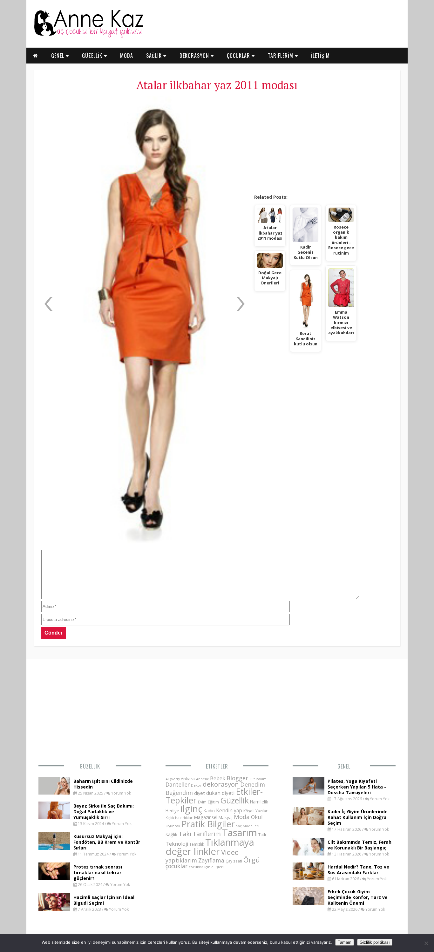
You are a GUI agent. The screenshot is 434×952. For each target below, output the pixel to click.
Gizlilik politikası (375, 942)
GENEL (58, 55)
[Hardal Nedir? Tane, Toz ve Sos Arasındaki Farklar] (308, 878)
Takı (185, 833)
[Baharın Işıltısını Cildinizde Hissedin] (54, 792)
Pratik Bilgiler (208, 824)
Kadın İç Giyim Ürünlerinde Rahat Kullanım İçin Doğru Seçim (358, 817)
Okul (257, 817)
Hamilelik (259, 802)
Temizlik (196, 844)
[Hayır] (426, 943)
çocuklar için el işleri (206, 866)
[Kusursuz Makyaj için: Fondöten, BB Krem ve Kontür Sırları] (54, 847)
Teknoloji (177, 843)
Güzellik (90, 766)
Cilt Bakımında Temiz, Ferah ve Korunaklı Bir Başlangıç (359, 845)
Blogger (237, 778)
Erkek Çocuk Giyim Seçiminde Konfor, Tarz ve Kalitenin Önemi (358, 897)
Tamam (344, 942)
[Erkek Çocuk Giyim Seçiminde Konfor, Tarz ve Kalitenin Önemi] (308, 903)
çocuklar (176, 866)
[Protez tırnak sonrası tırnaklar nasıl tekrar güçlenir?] (54, 878)
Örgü (251, 859)
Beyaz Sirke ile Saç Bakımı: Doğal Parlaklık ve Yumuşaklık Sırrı (103, 811)
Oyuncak (173, 826)
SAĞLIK (154, 55)
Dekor (196, 785)
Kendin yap (229, 810)
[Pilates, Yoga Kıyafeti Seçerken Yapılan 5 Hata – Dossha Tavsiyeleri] (308, 792)
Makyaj (226, 817)
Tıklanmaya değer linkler (210, 847)
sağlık (171, 834)
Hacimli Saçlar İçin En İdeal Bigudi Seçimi (103, 900)
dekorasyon (221, 784)
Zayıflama (211, 860)
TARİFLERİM (281, 55)
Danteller (178, 784)
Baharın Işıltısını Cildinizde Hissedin (103, 784)
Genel (343, 766)
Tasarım (239, 832)
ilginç (191, 808)
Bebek (217, 778)
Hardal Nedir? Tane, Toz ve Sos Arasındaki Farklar (358, 869)
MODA (126, 55)
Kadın (209, 811)
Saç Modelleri (247, 825)
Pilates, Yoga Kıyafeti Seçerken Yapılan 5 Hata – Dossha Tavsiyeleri (357, 787)
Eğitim (213, 802)
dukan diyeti (220, 792)
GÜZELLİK (93, 55)
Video (230, 852)
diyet (199, 793)
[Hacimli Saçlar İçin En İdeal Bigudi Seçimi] (54, 908)
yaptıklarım (181, 860)
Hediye (172, 811)
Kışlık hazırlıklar (179, 817)
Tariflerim (207, 833)
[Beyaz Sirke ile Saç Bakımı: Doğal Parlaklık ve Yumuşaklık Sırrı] (54, 817)
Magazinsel (205, 817)
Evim (202, 802)
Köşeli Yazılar (255, 811)
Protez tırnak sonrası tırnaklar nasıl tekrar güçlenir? (97, 872)
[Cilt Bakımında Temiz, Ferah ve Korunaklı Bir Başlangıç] (308, 853)
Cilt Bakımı (258, 778)
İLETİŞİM (320, 55)
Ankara (188, 779)
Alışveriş (173, 778)
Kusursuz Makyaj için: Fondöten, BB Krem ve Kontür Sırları (106, 842)
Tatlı (262, 834)
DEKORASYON (195, 55)
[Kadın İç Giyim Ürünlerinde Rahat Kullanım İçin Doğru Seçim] (308, 823)
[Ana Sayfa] (88, 36)
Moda (242, 817)
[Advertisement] (323, 142)
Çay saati (234, 860)
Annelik (202, 778)
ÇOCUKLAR (239, 55)
